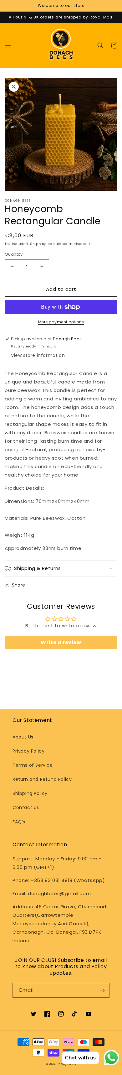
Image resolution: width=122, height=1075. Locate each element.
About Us (23, 737)
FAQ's (19, 822)
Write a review (61, 642)
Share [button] (18, 585)
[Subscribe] (102, 990)
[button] (8, 45)
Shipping (38, 244)
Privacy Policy (28, 751)
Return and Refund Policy (42, 779)
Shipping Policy (30, 793)
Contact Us (26, 807)
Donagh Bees (66, 1064)
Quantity (14, 254)
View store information (38, 355)
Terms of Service (33, 765)
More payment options (61, 322)
